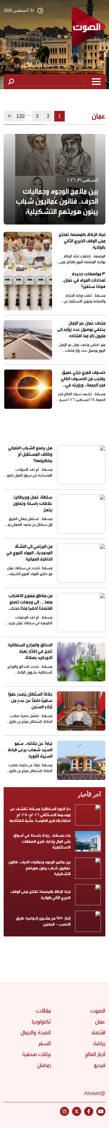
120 (20, 116)
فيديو (99, 1065)
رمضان (44, 1065)
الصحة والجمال (36, 1032)
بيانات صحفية (36, 1054)
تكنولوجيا (41, 1021)
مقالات (43, 1010)
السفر (44, 1043)
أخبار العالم (95, 1054)
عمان (100, 1021)
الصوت (97, 1010)
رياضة (99, 1043)
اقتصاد (98, 1032)
